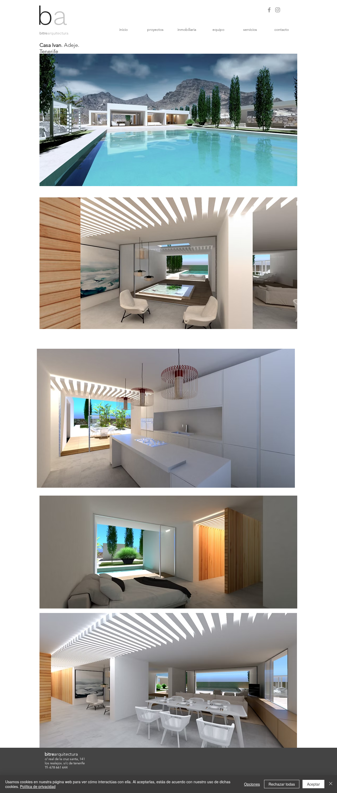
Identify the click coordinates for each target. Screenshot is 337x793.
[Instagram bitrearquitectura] (277, 10)
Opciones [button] (252, 784)
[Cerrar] (331, 784)
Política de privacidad (38, 786)
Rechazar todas (282, 784)
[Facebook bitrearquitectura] (269, 10)
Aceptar (313, 784)
